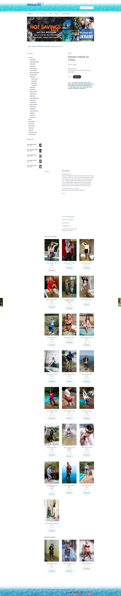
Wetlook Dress (32, 89)
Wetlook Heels (34, 83)
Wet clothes (34, 46)
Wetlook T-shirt (80, 85)
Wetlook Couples (31, 125)
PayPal (56, 13)
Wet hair (87, 86)
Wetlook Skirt (32, 63)
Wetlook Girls (31, 127)
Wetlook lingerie (76, 88)
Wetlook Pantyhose (33, 68)
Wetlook (90, 86)
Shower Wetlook (74, 84)
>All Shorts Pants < (66, 222)
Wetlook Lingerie (87, 84)
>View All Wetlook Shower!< (68, 219)
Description (46, 171)
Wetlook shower (83, 88)
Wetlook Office (33, 108)
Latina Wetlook (31, 121)
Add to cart (77, 76)
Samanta (74, 86)
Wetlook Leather (33, 93)
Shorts (78, 86)
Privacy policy (55, 589)
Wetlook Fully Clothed (76, 82)
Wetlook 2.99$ (31, 123)
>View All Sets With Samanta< (68, 216)
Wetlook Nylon (32, 117)
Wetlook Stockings (33, 74)
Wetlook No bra (33, 115)
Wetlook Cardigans (33, 104)
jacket (71, 86)
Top (37, 13)
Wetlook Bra (80, 84)
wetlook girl (70, 88)
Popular (30, 119)
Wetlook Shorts (33, 106)
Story (50, 13)
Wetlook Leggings (33, 70)
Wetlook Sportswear (33, 91)
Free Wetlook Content (32, 132)
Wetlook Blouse (33, 59)
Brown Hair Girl (84, 82)
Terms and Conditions (65, 589)
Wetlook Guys (31, 130)
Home (29, 46)
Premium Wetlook (31, 134)
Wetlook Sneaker (34, 78)
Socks (81, 86)
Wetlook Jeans (32, 95)
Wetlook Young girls (87, 85)
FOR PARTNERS (65, 13)
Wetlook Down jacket (34, 110)
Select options (51, 270)
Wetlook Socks (48, 46)
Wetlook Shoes (40, 46)
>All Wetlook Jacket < (66, 225)
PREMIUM (30, 13)
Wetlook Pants (32, 66)
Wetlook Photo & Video (34, 589)
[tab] (51, 172)
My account (44, 13)
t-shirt (83, 86)
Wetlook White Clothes (34, 98)
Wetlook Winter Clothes (34, 72)
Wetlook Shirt (32, 87)
